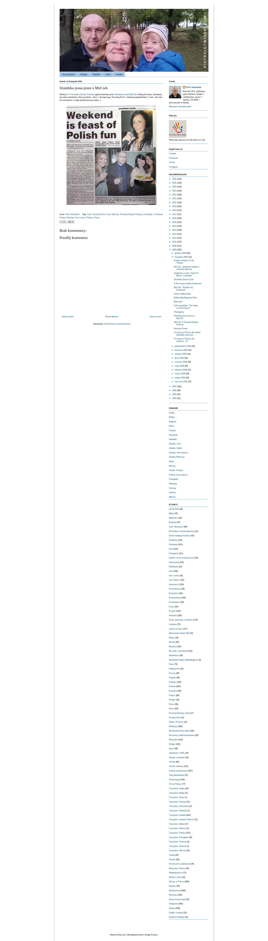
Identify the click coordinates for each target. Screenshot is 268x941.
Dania (171, 426)
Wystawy (173, 895)
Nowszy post (68, 316)
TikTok (172, 162)
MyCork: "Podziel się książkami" (183, 288)
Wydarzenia (174, 890)
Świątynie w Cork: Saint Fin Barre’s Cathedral (186, 274)
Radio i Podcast (176, 722)
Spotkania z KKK (176, 753)
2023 (174, 191)
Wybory (172, 886)
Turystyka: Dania (176, 797)
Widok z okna (175, 877)
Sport (171, 748)
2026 (174, 179)
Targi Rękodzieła (176, 775)
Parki (171, 664)
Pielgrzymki (174, 669)
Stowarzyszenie (126, 94)
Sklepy (172, 744)
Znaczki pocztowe (177, 899)
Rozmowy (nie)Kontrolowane (181, 735)
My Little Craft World (178, 651)
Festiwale (147, 214)
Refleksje (173, 726)
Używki (172, 859)
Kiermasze (174, 584)
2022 (174, 194)
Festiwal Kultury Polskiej (131, 214)
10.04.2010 (174, 509)
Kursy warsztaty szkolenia (181, 620)
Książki (172, 611)
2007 (174, 386)
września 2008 (181, 350)
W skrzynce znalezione (179, 864)
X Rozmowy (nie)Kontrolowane (187, 283)
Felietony (173, 540)
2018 (174, 210)
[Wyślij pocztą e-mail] (61, 221)
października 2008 (183, 346)
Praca (171, 704)
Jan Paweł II (174, 580)
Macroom (178, 301)
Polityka (172, 682)
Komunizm (174, 593)
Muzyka (172, 646)
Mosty (171, 637)
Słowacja (173, 483)
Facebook (173, 158)
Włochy (172, 497)
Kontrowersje (175, 597)
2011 (174, 238)
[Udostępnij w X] (66, 221)
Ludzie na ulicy (175, 629)
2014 (174, 226)
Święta (172, 908)
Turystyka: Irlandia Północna (182, 819)
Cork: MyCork (112, 214)
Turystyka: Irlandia (177, 815)
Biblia (171, 513)
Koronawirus (174, 602)
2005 (174, 394)
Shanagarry (179, 312)
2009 (174, 246)
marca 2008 (180, 373)
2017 (174, 214)
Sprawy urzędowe (177, 757)
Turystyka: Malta (176, 824)
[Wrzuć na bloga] (63, 221)
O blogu (83, 74)
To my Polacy (175, 784)
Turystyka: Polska (177, 833)
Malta (171, 461)
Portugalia (173, 479)
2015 (174, 222)
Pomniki (172, 691)
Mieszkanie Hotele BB (179, 633)
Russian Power (180, 328)
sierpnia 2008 (181, 354)
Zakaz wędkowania (182, 294)
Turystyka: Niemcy (177, 828)
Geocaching (174, 562)
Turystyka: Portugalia (178, 837)
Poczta (172, 673)
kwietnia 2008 (181, 370)
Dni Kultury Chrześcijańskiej (181, 531)
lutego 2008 (180, 377)
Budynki (172, 522)
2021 (174, 198)
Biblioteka (173, 518)
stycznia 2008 (181, 381)
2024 (174, 187)
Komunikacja (175, 589)
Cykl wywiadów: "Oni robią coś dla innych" (186, 306)
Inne (171, 571)
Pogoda (172, 677)
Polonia (89, 217)
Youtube (172, 153)
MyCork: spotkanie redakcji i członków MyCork (186, 268)
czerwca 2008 (181, 362)
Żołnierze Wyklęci (177, 917)
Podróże (96, 74)
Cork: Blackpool (176, 527)
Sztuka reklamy (176, 766)
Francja (172, 430)
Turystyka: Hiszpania (178, 806)
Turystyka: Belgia (177, 793)
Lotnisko (172, 624)
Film (171, 549)
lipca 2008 (179, 358)
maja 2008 (180, 366)
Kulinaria (173, 615)
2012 (174, 234)
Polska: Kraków (176, 470)
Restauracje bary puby (179, 731)
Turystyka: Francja (177, 802)
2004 (174, 398)
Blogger (154, 935)
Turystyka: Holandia (178, 810)
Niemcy (172, 466)
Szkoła (172, 762)
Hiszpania (173, 435)
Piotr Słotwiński (73, 214)
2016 (174, 218)
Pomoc (172, 695)
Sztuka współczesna (178, 771)
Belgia (171, 417)
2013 (174, 230)
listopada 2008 (181, 257)
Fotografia (173, 553)
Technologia (174, 779)
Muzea (172, 642)
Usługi (171, 855)
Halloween (173, 566)
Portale (172, 700)
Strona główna (68, 74)
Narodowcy (174, 655)
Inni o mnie (80, 217)
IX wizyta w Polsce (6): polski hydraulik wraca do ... (187, 333)
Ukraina (172, 492)
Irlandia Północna (176, 457)
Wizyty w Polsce (176, 881)
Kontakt (119, 74)
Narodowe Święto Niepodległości (183, 660)
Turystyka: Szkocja (177, 841)
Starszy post (155, 316)
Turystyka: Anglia (177, 788)
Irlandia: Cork (175, 444)
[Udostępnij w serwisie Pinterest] (72, 221)
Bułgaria (172, 421)
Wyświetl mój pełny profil (180, 106)
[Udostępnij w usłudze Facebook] (69, 221)
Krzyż (171, 606)
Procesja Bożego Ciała (179, 713)
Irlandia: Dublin (175, 448)
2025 (174, 183)
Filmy (108, 74)
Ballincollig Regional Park (185, 297)
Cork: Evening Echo (96, 214)
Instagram (173, 167)
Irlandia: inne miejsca (178, 452)
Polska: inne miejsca (178, 475)
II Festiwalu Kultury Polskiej (81, 94)
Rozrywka (173, 739)
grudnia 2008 (181, 253)
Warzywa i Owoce (177, 868)
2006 (174, 390)
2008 (174, 250)
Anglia (171, 413)
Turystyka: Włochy (177, 850)
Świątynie (173, 904)
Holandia (173, 439)
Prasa (96, 217)
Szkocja (172, 488)
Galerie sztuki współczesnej (181, 558)
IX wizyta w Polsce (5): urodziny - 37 (184, 340)
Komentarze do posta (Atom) (117, 324)
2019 (174, 206)
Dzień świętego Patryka (179, 535)
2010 (174, 242)
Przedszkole (174, 717)
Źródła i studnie (176, 913)
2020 (174, 202)
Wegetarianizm (175, 873)
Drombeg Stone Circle (184, 279)
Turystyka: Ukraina (177, 846)
